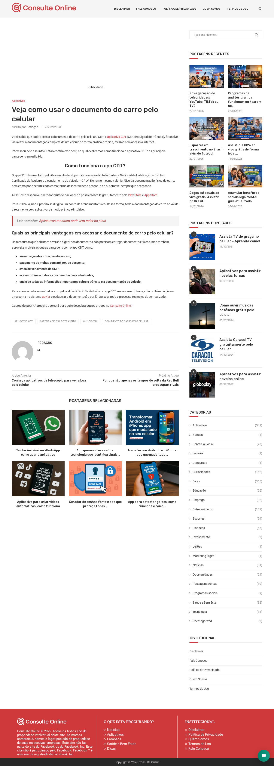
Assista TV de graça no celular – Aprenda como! (239, 238)
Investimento (227, 537)
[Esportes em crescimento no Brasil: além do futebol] (206, 128)
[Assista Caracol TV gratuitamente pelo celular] (202, 350)
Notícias (227, 565)
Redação (32, 127)
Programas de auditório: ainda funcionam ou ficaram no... (244, 99)
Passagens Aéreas (227, 583)
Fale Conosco (146, 8)
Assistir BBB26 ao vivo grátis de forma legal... (243, 149)
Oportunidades (227, 574)
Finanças (227, 528)
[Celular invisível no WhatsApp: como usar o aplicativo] (38, 427)
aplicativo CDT (116, 136)
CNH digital (90, 321)
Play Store (134, 195)
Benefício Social (227, 444)
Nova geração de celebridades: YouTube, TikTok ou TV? (204, 99)
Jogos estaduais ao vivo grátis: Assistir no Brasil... (204, 197)
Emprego (227, 500)
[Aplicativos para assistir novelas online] (202, 385)
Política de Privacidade (179, 8)
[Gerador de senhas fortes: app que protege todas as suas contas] (95, 478)
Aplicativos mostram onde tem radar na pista (72, 221)
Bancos (227, 434)
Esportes (227, 518)
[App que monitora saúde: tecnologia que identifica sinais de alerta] (95, 427)
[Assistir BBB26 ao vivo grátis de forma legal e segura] (245, 128)
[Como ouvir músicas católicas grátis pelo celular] (202, 316)
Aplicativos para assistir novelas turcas (240, 273)
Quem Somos (211, 8)
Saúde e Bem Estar (227, 602)
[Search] (260, 8)
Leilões (227, 546)
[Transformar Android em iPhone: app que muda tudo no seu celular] (152, 427)
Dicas (227, 481)
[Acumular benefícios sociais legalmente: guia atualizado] (245, 176)
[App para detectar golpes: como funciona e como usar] (152, 478)
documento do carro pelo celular (127, 321)
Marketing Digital (227, 556)
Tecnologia (227, 611)
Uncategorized (227, 621)
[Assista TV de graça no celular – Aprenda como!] (202, 247)
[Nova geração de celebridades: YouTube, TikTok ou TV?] (206, 76)
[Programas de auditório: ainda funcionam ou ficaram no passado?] (245, 76)
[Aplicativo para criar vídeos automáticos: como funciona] (38, 478)
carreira (227, 453)
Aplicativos (227, 425)
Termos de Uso (237, 8)
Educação (227, 490)
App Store (150, 195)
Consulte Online (120, 305)
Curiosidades (227, 472)
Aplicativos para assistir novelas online (240, 376)
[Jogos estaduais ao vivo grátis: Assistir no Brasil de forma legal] (206, 176)
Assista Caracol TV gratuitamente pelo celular (236, 344)
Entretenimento (227, 509)
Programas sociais (227, 593)
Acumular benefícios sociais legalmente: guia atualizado (243, 197)
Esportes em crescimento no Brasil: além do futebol (206, 149)
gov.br (46, 296)
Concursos (227, 462)
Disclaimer (122, 8)
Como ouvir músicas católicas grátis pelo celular (236, 310)
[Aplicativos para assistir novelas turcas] (202, 281)
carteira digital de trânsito (58, 321)
